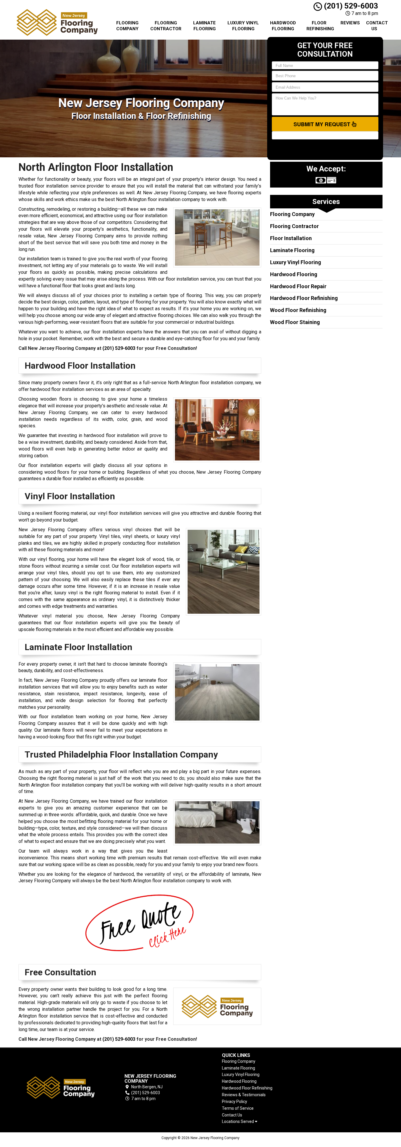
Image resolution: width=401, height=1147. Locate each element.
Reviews (350, 23)
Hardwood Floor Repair (298, 286)
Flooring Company (127, 25)
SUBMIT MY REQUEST (323, 124)
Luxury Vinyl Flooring (243, 25)
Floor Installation (291, 238)
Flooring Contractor (165, 25)
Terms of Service (238, 1108)
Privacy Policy (234, 1101)
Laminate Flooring (204, 25)
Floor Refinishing (320, 25)
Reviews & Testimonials (244, 1094)
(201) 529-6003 (350, 5)
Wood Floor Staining (295, 322)
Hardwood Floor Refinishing (304, 298)
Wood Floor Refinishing (298, 310)
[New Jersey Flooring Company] (60, 1087)
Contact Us (376, 25)
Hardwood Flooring (283, 25)
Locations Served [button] (238, 1121)
